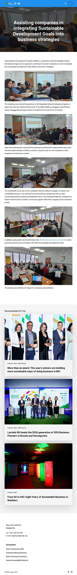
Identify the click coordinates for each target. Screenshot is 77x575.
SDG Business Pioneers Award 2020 (52, 240)
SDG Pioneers (22, 363)
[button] (70, 3)
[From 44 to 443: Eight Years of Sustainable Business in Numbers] (38, 474)
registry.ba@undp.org (19, 536)
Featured (10, 363)
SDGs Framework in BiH (15, 549)
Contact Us (10, 528)
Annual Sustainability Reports (17, 560)
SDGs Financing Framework (16, 556)
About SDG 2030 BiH (13, 525)
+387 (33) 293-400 (16, 533)
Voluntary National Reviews (16, 553)
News (15, 363)
